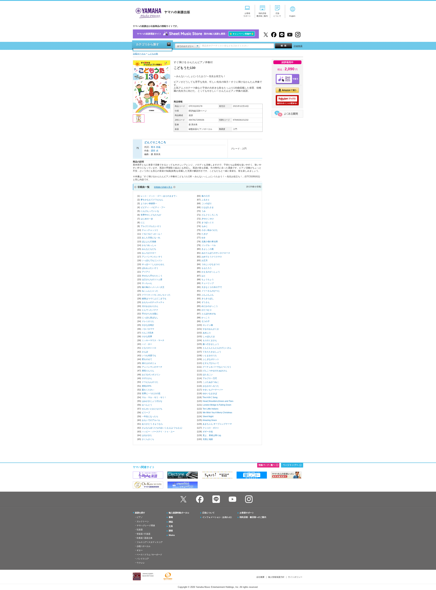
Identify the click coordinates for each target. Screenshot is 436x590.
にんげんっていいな (150, 211)
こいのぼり (206, 203)
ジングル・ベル (208, 245)
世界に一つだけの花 (151, 393)
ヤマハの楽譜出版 (162, 12)
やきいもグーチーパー (213, 390)
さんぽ (145, 352)
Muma (172, 535)
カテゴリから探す (147, 44)
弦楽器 (140, 529)
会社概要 (260, 577)
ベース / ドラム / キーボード (149, 554)
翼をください (148, 390)
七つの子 (205, 321)
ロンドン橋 (208, 325)
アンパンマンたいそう (152, 257)
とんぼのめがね (208, 314)
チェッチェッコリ (150, 230)
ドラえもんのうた (150, 382)
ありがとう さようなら (152, 424)
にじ (143, 222)
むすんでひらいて (211, 363)
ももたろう (206, 268)
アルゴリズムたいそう (151, 226)
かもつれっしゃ (149, 245)
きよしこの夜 (207, 249)
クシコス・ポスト (211, 428)
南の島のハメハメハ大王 (153, 287)
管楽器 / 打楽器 (143, 534)
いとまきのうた (210, 355)
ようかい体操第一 (149, 203)
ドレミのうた (148, 321)
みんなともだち (149, 249)
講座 (171, 530)
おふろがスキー (149, 253)
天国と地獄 (208, 439)
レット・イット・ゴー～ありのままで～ (159, 196)
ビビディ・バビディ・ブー (153, 207)
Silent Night (208, 416)
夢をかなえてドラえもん (152, 200)
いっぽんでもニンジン (152, 260)
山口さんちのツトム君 (152, 279)
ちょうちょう (207, 279)
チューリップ (207, 283)
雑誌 (171, 522)
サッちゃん (147, 283)
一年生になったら (150, 416)
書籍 (171, 517)
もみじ (204, 226)
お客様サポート (247, 513)
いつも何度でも (149, 355)
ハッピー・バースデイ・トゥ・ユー (158, 431)
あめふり (207, 333)
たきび (204, 234)
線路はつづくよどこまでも (154, 298)
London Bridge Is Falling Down (217, 405)
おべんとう (147, 405)
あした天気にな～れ (151, 237)
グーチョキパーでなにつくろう (217, 367)
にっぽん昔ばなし (150, 317)
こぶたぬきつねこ (211, 382)
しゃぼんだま (209, 336)
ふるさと (205, 200)
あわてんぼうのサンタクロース (215, 253)
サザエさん (147, 378)
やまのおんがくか (211, 329)
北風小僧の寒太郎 (209, 241)
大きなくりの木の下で (211, 287)
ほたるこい (208, 374)
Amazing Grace (210, 420)
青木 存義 (155, 147)
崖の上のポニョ (149, 363)
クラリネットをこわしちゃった (156, 295)
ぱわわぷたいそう (150, 268)
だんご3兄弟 (147, 333)
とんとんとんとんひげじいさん (217, 348)
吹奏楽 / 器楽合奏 (144, 538)
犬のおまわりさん (150, 306)
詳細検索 (298, 46)
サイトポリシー (295, 577)
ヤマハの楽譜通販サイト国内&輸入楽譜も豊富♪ (195, 33)
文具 (171, 526)
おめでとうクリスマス (211, 257)
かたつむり (206, 310)
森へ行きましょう (211, 344)
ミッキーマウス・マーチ (153, 340)
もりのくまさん (210, 340)
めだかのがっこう (209, 306)
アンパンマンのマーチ (152, 367)
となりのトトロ (149, 348)
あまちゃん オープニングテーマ (217, 424)
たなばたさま (207, 207)
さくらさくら (148, 439)
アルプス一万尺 (210, 378)
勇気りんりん (148, 371)
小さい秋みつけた (209, 230)
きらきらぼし (207, 298)
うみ (203, 211)
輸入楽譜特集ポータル (179, 513)
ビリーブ (146, 412)
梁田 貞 (154, 150)
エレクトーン (143, 521)
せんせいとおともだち (152, 409)
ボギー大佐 (208, 431)
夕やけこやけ (207, 219)
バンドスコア (143, 559)
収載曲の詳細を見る (163, 187)
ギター (140, 550)
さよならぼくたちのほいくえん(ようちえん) (162, 428)
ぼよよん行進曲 (149, 241)
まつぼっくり (207, 222)
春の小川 (205, 196)
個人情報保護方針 (276, 577)
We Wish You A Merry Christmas (217, 412)
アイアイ (146, 272)
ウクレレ (141, 563)
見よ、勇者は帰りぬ (212, 435)
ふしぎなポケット (211, 359)
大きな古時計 (148, 325)
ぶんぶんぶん (207, 295)
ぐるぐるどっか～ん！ (152, 234)
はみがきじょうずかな (152, 401)
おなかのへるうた (211, 386)
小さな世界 (147, 336)
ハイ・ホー (147, 344)
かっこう (205, 317)
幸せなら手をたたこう (152, 276)
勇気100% (146, 386)
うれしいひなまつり (210, 264)
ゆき (203, 237)
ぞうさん (205, 302)
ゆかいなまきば (210, 393)
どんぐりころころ (209, 215)
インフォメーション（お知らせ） (217, 517)
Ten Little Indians (210, 409)
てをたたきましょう (212, 352)
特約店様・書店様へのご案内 (253, 517)
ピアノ (140, 517)
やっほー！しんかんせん (153, 264)
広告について (208, 513)
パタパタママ (148, 329)
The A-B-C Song (210, 397)
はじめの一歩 (147, 219)
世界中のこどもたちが (151, 215)
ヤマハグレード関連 (146, 525)
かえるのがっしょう (210, 272)
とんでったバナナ (150, 310)
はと (203, 276)
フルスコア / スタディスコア (150, 542)
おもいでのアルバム (151, 420)
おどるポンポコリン (151, 374)
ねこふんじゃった (150, 291)
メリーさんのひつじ (210, 291)
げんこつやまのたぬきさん (215, 371)
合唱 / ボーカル (143, 546)
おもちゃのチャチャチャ (153, 302)
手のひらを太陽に (150, 314)
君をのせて (147, 359)
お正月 (204, 260)
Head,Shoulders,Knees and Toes (218, 401)
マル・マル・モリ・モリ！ (154, 397)
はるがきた (147, 435)
